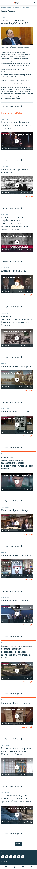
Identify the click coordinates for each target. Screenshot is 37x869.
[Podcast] (22, 856)
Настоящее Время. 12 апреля (13, 607)
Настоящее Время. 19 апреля (13, 517)
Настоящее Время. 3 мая (11, 278)
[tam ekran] (31, 148)
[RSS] (18, 856)
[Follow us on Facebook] (2, 856)
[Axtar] (31, 867)
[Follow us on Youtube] (14, 856)
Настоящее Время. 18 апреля (13, 562)
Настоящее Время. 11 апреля (13, 710)
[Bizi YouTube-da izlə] (22, 867)
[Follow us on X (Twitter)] (10, 856)
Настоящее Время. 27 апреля (13, 373)
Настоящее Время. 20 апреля (13, 418)
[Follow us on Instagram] (6, 856)
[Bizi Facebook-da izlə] (6, 867)
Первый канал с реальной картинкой (16, 179)
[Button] (5, 106)
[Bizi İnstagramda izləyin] (14, 867)
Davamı (18, 844)
